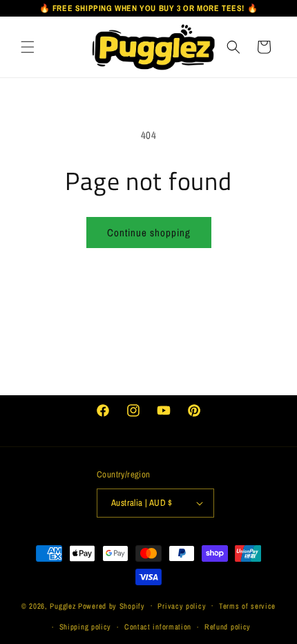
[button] (27, 46)
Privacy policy (181, 606)
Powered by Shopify (111, 605)
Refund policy (227, 627)
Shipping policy (85, 627)
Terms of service (247, 606)
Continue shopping (149, 232)
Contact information (157, 627)
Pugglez (63, 605)
